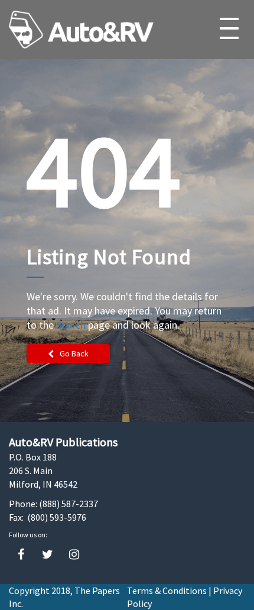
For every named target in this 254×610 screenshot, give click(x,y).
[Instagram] (74, 555)
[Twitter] (47, 555)
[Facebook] (21, 555)
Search (71, 325)
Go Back (74, 353)
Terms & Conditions (167, 590)
